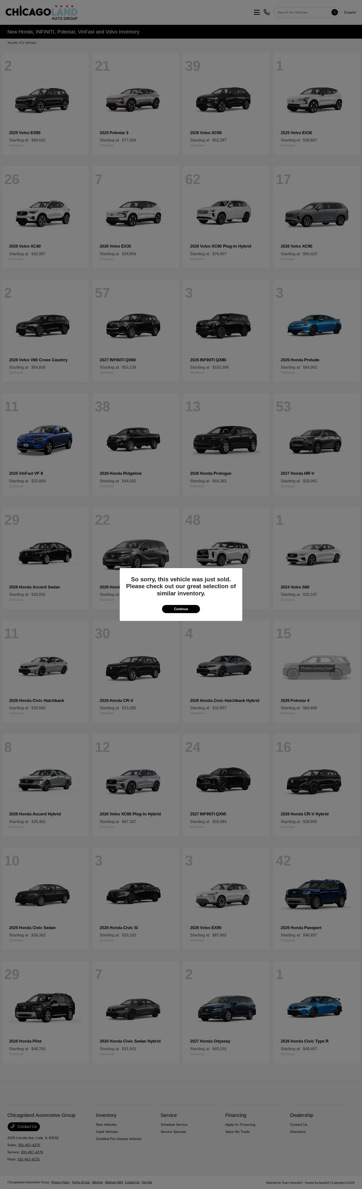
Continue (181, 609)
